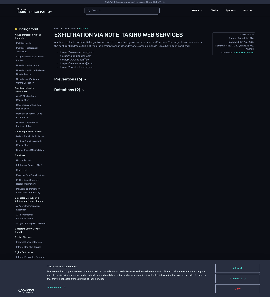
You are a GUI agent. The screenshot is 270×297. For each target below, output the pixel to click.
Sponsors (230, 10)
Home (57, 29)
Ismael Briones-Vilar (244, 53)
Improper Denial (24, 43)
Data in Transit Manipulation (30, 136)
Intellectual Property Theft (29, 165)
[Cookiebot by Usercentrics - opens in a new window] (26, 291)
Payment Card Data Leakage (30, 175)
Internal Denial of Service (28, 247)
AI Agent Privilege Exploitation (31, 223)
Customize (236, 278)
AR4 (65, 29)
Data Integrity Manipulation (28, 131)
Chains (214, 10)
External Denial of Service (29, 242)
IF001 (73, 29)
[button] (70, 79)
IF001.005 (83, 29)
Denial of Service (23, 237)
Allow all (237, 268)
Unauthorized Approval (27, 65)
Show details (54, 287)
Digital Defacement (24, 252)
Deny (237, 288)
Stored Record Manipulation (30, 150)
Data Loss (20, 155)
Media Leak (22, 170)
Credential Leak (24, 160)
